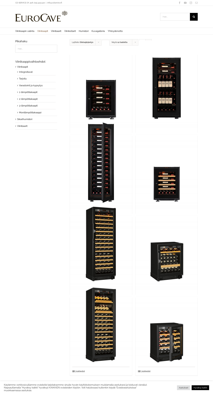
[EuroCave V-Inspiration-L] (101, 162)
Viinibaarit (22, 126)
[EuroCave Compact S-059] (167, 324)
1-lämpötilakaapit (28, 92)
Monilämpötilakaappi (30, 112)
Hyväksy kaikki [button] (200, 388)
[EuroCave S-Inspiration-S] (167, 162)
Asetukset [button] (183, 388)
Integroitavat (26, 72)
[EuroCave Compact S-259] (101, 324)
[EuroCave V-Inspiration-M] (167, 81)
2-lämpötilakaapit (28, 99)
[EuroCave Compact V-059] (167, 243)
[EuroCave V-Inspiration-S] (101, 81)
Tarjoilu (23, 78)
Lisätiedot (80, 371)
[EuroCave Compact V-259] (101, 243)
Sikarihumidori (24, 119)
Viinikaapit (22, 66)
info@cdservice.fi (54, 3)
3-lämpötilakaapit (28, 105)
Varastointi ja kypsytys (31, 85)
